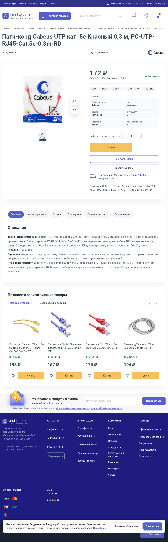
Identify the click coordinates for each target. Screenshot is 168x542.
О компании (114, 434)
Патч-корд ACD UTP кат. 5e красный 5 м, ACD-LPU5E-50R (102, 346)
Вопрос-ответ (146, 443)
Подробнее (99, 528)
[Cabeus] (156, 52)
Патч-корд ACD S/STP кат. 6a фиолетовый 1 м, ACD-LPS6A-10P (65, 348)
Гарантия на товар (87, 453)
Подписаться (153, 400)
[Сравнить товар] (74, 101)
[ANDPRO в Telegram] (50, 500)
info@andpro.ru (55, 429)
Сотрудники (114, 447)
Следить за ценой (124, 168)
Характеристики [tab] (37, 214)
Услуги (43, 3)
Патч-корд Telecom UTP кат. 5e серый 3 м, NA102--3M (140, 346)
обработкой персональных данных (72, 408)
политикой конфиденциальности (106, 408)
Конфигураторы (9, 3)
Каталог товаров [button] (58, 15)
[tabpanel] (84, 250)
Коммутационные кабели (80, 28)
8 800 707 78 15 (55, 446)
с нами (27, 438)
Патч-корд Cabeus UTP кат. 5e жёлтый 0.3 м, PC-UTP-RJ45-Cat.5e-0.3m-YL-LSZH (26, 348)
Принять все (152, 526)
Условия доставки (87, 444)
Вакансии (113, 462)
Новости (112, 441)
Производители (147, 449)
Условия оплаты (86, 435)
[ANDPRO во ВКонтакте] (47, 500)
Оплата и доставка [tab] (97, 214)
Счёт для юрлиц (124, 159)
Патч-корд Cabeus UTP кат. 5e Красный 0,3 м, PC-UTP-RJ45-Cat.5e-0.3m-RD (129, 28)
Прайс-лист (145, 456)
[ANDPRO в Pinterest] (55, 500)
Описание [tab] (16, 214)
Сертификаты (84, 428)
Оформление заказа (150, 429)
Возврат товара (86, 460)
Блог (53, 3)
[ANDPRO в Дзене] (58, 500)
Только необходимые (127, 526)
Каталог (6, 28)
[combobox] (99, 16)
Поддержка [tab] (74, 214)
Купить (111, 147)
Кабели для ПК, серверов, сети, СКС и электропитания (39, 28)
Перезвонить (55, 456)
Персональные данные (151, 437)
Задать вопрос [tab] (123, 214)
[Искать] (120, 16)
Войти (149, 3)
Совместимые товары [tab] (53, 302)
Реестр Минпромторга (27, 3)
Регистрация (160, 3)
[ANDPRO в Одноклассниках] (53, 500)
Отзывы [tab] (56, 214)
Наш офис (113, 468)
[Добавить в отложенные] (74, 110)
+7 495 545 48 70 (117, 3)
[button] (134, 16)
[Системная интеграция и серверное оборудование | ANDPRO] (17, 16)
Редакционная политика (116, 455)
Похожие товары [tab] (20, 302)
